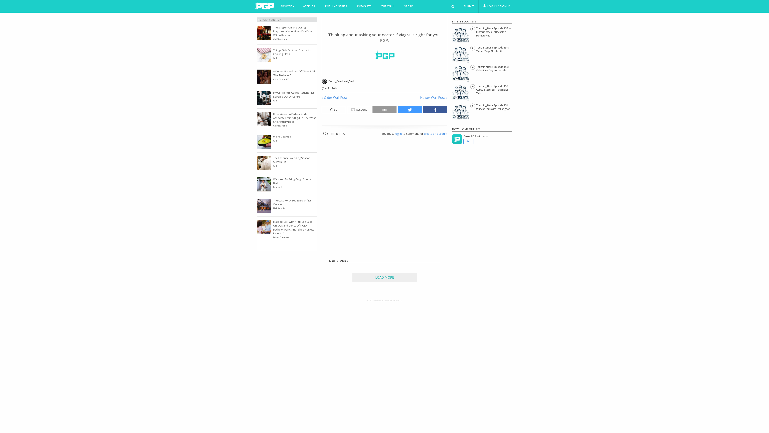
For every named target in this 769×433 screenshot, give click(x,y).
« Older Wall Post (334, 97)
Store (408, 6)
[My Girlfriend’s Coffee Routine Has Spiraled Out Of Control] (264, 102)
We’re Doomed (282, 137)
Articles (309, 6)
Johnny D (277, 187)
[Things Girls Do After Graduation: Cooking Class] (264, 60)
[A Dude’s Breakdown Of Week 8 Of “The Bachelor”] (264, 81)
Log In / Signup (498, 6)
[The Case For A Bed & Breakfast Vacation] (264, 210)
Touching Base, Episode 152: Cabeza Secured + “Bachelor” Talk (492, 89)
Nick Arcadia (279, 208)
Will (275, 58)
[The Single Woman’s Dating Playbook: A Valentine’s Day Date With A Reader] (264, 37)
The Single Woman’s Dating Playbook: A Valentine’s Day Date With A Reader (292, 31)
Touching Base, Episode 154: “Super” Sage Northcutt (492, 49)
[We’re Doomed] (264, 146)
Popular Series (336, 6)
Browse (287, 6)
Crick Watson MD (281, 79)
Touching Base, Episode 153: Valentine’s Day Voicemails (492, 68)
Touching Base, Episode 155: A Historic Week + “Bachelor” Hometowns (493, 32)
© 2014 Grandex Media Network (384, 300)
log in (398, 134)
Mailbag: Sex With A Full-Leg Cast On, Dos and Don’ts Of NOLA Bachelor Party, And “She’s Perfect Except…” (293, 227)
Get (468, 141)
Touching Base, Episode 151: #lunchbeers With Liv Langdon (493, 107)
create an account (435, 134)
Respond (361, 109)
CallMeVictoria (280, 39)
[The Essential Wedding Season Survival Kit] (264, 168)
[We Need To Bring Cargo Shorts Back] (264, 189)
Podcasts (364, 6)
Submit (469, 6)
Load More (384, 277)
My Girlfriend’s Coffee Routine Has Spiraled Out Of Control (294, 94)
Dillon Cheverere (281, 237)
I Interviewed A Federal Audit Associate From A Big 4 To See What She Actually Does (294, 117)
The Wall (387, 6)
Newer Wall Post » (433, 97)
